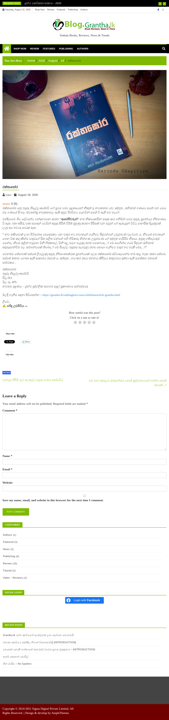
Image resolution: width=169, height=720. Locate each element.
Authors (84, 9)
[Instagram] (163, 9)
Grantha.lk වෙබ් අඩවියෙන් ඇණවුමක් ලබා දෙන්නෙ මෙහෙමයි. (39, 635)
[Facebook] (158, 9)
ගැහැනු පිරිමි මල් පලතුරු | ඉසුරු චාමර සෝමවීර (32, 380)
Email (7, 469)
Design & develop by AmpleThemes (47, 713)
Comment (9, 410)
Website (7, 482)
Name (7, 456)
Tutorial (7, 570)
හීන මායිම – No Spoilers (17, 663)
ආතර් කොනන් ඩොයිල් (16, 656)
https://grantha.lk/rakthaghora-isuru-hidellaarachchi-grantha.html (81, 295)
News (6, 549)
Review (50, 9)
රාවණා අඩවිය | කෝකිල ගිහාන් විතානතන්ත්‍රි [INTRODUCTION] (39, 642)
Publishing (73, 9)
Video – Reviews (13, 577)
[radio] (75, 322)
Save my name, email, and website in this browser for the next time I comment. (53, 500)
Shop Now (40, 9)
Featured (61, 9)
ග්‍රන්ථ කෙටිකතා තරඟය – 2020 (42, 3)
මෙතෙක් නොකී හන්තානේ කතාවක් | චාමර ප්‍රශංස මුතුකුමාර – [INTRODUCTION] (49, 649)
